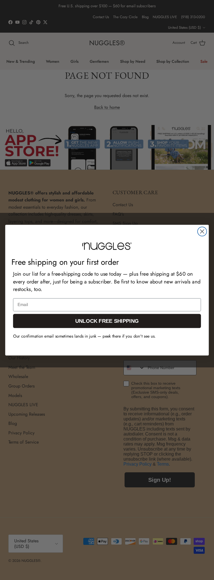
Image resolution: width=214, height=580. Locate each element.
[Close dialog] (202, 231)
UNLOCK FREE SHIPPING (107, 321)
